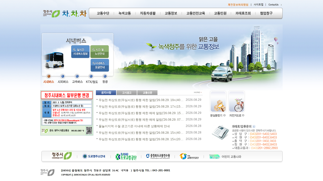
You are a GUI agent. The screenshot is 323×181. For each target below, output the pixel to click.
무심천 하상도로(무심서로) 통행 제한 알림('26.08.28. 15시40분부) (143, 132)
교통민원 (220, 13)
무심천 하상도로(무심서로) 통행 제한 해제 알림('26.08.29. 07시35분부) (146, 119)
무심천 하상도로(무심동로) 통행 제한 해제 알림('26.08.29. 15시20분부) (146, 113)
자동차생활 (148, 13)
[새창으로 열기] (48, 78)
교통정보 (171, 13)
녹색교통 (125, 13)
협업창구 (269, 13)
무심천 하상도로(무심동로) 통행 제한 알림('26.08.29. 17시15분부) (143, 106)
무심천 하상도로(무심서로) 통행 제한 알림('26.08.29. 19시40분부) (143, 100)
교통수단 (101, 13)
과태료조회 (243, 13)
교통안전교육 (196, 13)
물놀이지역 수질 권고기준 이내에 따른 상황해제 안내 (134, 126)
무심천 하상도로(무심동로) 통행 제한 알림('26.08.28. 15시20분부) (143, 139)
